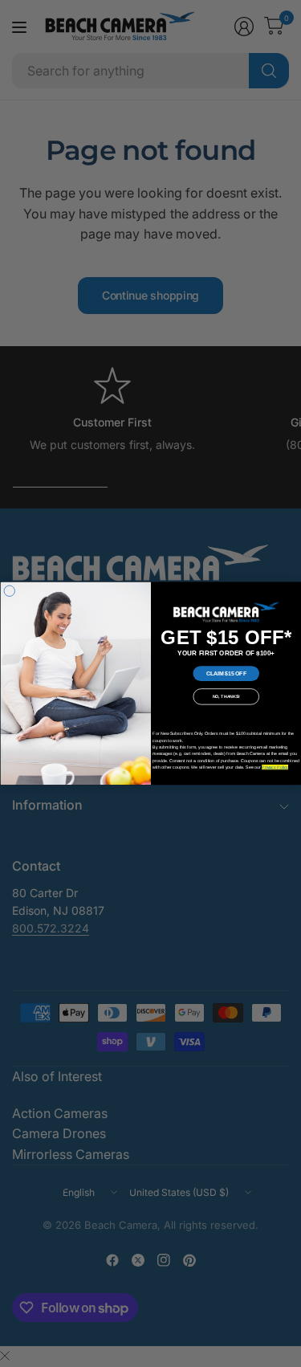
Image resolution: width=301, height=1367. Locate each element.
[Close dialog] (9, 591)
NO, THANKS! (226, 696)
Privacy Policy (275, 767)
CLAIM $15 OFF (225, 674)
